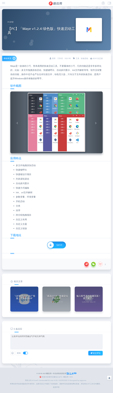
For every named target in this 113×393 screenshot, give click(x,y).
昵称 (19, 353)
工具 (77, 58)
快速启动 (84, 58)
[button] (17, 122)
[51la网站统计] (71, 373)
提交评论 (96, 353)
